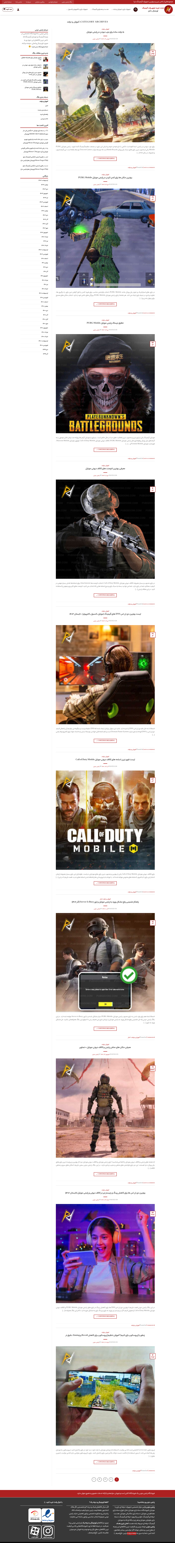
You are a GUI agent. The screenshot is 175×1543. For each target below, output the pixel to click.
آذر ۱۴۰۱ (46, 271)
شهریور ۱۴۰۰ (44, 328)
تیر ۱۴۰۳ (45, 198)
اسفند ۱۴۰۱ (44, 258)
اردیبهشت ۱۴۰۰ (43, 341)
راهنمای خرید (44, 114)
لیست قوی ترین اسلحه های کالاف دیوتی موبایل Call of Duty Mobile (105, 760)
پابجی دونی (96, 39)
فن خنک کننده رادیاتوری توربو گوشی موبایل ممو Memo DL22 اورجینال (35, 141)
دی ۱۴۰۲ (45, 215)
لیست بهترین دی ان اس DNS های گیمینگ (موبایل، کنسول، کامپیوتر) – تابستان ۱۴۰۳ (105, 614)
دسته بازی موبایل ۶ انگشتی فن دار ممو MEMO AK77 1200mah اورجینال (35, 132)
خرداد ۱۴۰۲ (45, 245)
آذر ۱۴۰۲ (45, 219)
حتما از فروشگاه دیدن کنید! (40, 47)
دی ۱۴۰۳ (45, 189)
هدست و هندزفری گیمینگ (100, 9)
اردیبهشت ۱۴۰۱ (43, 293)
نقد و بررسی (44, 119)
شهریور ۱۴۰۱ (44, 276)
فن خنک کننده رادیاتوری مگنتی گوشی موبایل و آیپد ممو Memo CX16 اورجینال (34, 150)
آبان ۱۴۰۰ (45, 319)
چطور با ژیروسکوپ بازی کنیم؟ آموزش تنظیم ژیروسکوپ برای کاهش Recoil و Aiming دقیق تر (105, 1335)
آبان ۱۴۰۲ (45, 224)
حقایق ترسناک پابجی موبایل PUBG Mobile (105, 323)
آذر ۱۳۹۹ (45, 354)
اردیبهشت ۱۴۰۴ (43, 180)
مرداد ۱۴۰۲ (45, 237)
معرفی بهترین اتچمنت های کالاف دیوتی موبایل (105, 469)
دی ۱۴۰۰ (45, 310)
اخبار (101, 899)
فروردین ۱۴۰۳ (44, 202)
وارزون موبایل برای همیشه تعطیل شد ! (31, 59)
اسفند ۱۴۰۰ (44, 302)
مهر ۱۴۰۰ (45, 323)
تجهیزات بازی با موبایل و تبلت (122, 9)
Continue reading (105, 159)
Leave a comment (149, 167)
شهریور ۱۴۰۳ (44, 193)
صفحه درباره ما (131, 1533)
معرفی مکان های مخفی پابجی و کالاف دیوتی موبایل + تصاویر (105, 1047)
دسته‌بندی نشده (43, 110)
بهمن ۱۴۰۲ (45, 211)
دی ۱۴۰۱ (45, 267)
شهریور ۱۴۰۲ (44, 232)
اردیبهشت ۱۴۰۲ (43, 250)
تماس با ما (19, 2)
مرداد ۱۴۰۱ (45, 280)
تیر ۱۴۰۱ (46, 284)
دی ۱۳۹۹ (45, 349)
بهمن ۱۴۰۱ (45, 263)
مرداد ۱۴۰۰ (45, 332)
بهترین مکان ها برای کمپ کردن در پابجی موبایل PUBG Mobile (105, 178)
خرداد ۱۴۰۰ (45, 336)
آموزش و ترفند (105, 29)
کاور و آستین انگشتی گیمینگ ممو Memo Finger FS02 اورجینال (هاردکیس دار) (34, 159)
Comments (150, 1037)
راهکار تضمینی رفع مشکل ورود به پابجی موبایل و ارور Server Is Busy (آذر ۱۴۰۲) (105, 902)
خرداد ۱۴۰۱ (45, 289)
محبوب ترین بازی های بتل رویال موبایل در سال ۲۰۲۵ (31, 74)
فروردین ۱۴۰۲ (44, 254)
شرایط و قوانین (53, 2)
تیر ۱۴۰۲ (45, 241)
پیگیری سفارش (39, 2)
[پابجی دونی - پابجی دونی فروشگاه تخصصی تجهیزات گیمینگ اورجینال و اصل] (157, 9)
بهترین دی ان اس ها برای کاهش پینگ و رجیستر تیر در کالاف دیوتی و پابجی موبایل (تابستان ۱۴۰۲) (105, 1193)
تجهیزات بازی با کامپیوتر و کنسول (78, 9)
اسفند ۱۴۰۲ (44, 206)
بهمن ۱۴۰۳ (44, 185)
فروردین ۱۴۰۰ (44, 345)
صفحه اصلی (8, 2)
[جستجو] (135, 9)
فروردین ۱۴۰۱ (44, 297)
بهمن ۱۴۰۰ (45, 306)
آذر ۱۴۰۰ (45, 315)
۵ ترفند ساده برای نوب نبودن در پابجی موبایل (105, 32)
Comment (151, 1471)
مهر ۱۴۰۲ (45, 228)
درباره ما (28, 2)
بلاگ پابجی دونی (67, 2)
